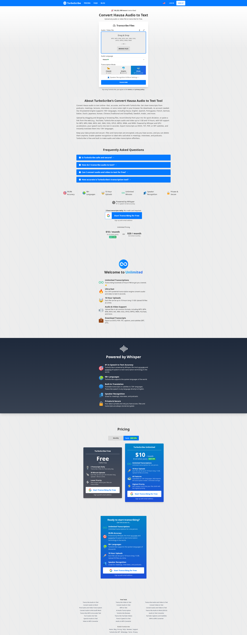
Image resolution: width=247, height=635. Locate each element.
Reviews (129, 629)
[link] (139, 30)
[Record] (139, 30)
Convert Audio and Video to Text (156, 608)
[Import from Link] (144, 30)
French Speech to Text (123, 618)
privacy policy (139, 89)
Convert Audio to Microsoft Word (90, 610)
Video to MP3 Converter (90, 621)
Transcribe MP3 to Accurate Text (90, 613)
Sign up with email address (123, 220)
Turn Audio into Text (90, 616)
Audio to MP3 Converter (123, 621)
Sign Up (181, 3)
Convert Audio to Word (90, 605)
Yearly (131, 438)
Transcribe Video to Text (123, 602)
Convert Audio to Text (123, 605)
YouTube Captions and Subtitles (156, 616)
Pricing (87, 3)
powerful (108, 370)
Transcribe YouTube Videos (123, 616)
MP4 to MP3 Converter (156, 618)
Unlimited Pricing (123, 227)
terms (130, 89)
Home (111, 629)
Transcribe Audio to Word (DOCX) (156, 610)
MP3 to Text (123, 608)
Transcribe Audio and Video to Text (156, 602)
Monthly (116, 438)
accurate (141, 367)
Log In (171, 3)
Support (135, 629)
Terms (130, 632)
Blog (103, 3)
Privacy (135, 632)
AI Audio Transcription (123, 610)
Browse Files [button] (123, 49)
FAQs (96, 3)
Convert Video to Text (156, 605)
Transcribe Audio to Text (90, 602)
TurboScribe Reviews (123, 613)
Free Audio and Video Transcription (90, 608)
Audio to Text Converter (156, 613)
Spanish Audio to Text (91, 618)
